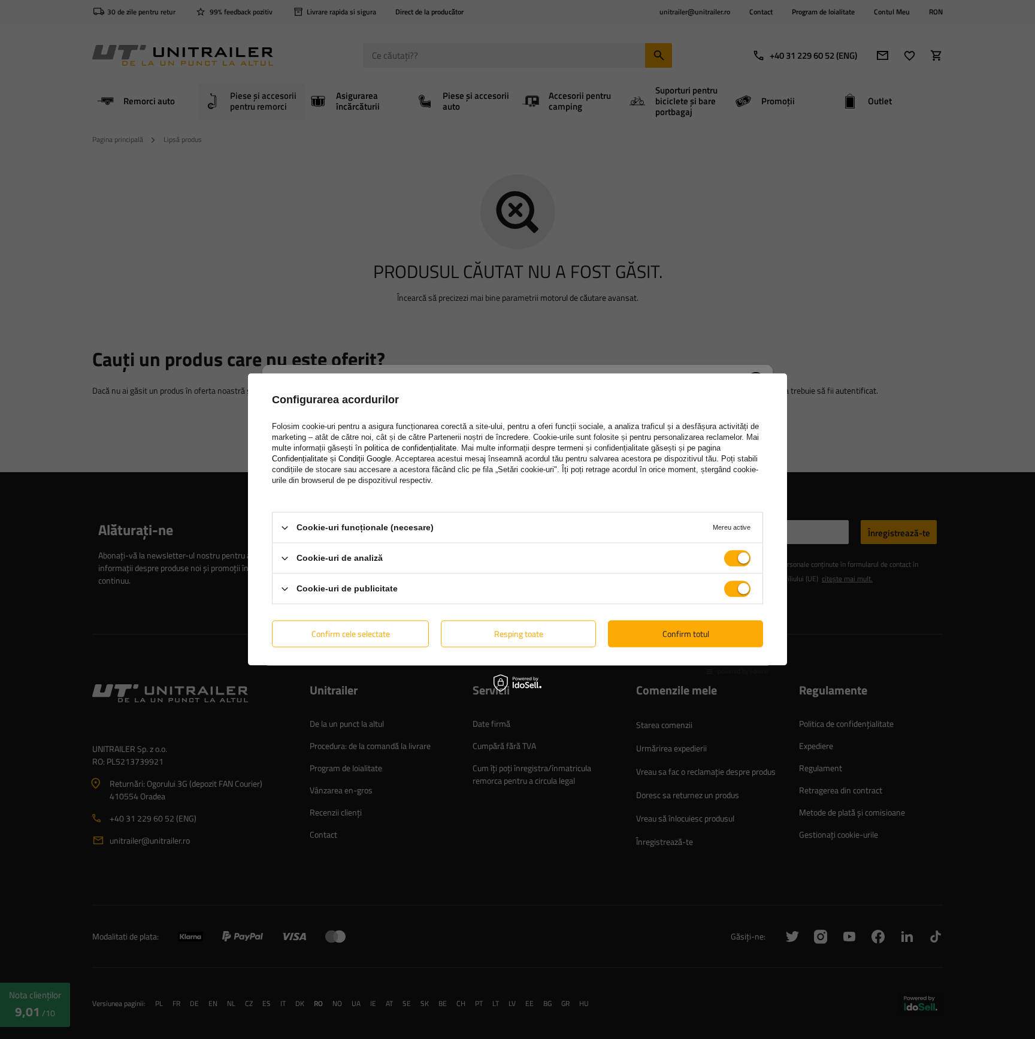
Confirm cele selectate (350, 633)
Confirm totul (685, 633)
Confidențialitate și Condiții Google (331, 458)
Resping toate (518, 633)
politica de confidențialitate (410, 447)
